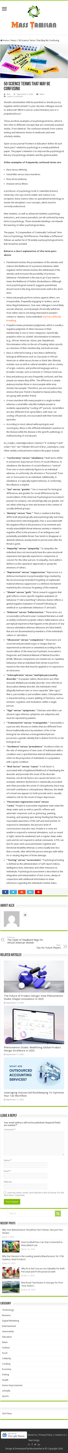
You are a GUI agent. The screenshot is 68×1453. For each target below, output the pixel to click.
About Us (32, 1435)
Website (8, 1182)
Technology (8, 1310)
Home (5, 40)
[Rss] (29, 1444)
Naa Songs (34, 1440)
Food (4, 1353)
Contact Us (60, 1435)
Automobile (8, 1331)
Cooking (6, 1363)
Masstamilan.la (36, 1448)
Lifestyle (6, 1390)
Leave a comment (15, 96)
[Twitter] (35, 1444)
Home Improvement (12, 1385)
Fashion (6, 1347)
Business (6, 1315)
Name (8, 1160)
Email (7, 1171)
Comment (9, 1129)
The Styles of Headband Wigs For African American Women (25, 940)
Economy (6, 1369)
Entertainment (9, 1326)
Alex (8, 94)
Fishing (5, 1374)
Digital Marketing (10, 1320)
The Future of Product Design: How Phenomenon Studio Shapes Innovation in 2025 (33, 997)
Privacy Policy (45, 1435)
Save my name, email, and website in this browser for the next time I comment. (34, 1194)
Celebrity (6, 1358)
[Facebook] (32, 1444)
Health (5, 1380)
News (13, 40)
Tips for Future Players (48, 946)
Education (7, 1337)
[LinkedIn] (38, 1444)
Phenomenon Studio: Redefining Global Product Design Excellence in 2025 (32, 1049)
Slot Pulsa (7, 1413)
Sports (5, 1396)
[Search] (58, 1214)
